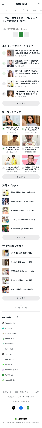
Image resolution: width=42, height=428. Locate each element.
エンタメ (14, 10)
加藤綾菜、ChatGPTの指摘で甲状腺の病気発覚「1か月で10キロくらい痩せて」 (27, 63)
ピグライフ (8, 365)
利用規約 (11, 396)
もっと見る (21, 103)
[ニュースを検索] (39, 3)
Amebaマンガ (9, 359)
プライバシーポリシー (26, 396)
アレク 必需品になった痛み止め (22, 289)
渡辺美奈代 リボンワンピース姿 (22, 271)
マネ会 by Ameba (10, 333)
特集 (34, 10)
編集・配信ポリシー (22, 392)
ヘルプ (36, 392)
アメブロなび (9, 375)
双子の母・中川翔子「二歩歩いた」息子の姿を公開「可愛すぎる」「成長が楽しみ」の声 (26, 73)
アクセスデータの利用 (21, 401)
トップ (4, 10)
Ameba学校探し (10, 380)
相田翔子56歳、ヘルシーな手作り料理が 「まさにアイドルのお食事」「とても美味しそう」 (27, 93)
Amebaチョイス (10, 323)
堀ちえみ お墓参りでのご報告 (21, 280)
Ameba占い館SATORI (12, 370)
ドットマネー (9, 328)
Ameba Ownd (9, 344)
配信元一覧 (7, 392)
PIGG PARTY (9, 354)
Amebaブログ (9, 339)
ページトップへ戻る (21, 308)
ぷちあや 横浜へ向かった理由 (21, 262)
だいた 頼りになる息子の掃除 (21, 253)
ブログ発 (25, 10)
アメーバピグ (9, 349)
